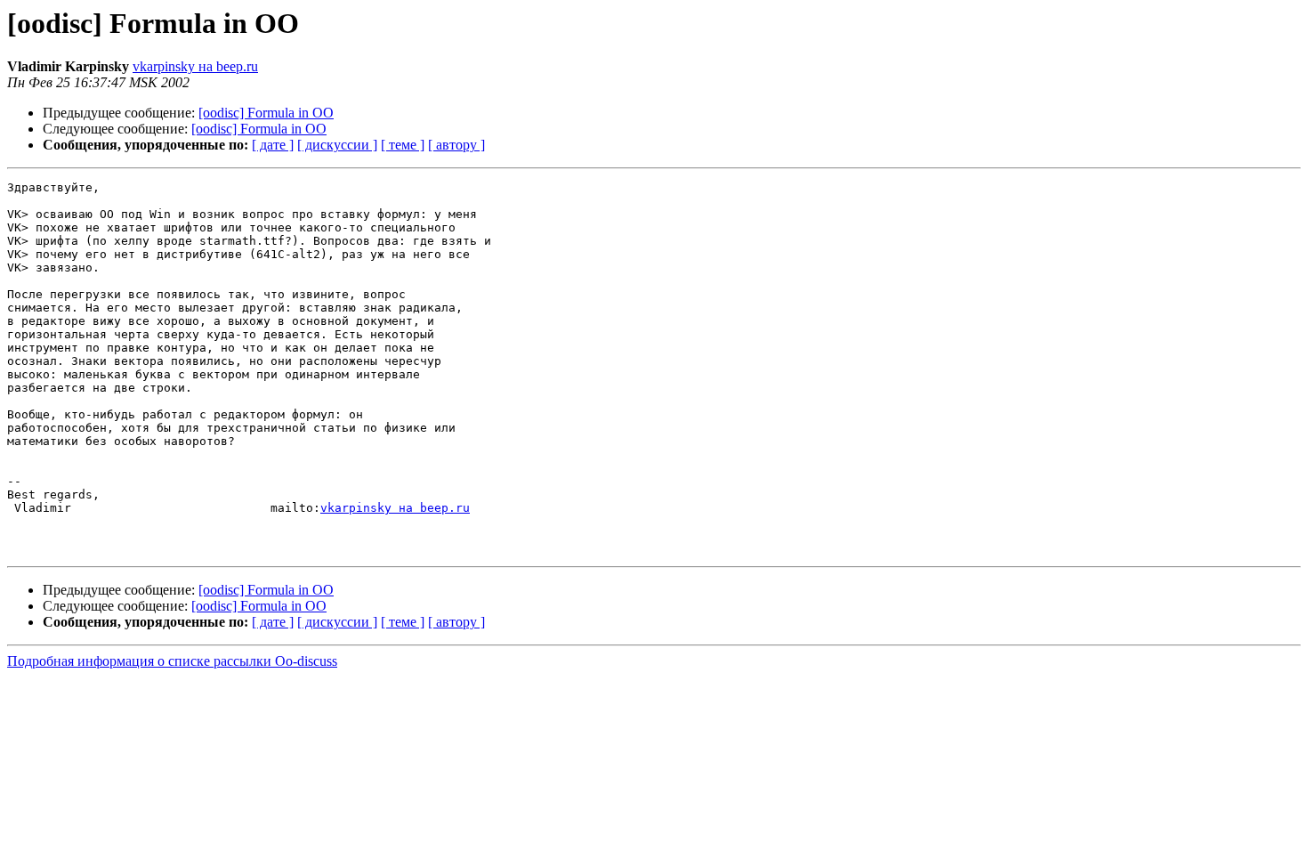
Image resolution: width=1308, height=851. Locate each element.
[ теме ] (402, 144)
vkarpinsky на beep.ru (195, 66)
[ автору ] (456, 144)
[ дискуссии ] (337, 144)
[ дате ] (273, 144)
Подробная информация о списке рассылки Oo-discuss (172, 661)
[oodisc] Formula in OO (266, 112)
